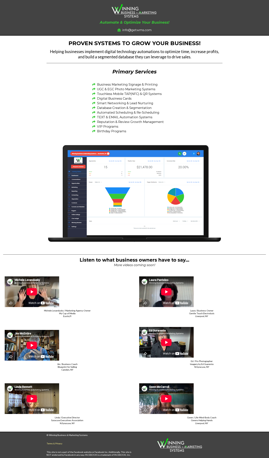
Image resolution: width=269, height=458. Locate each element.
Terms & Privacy (54, 443)
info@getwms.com (137, 30)
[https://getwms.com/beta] (180, 445)
